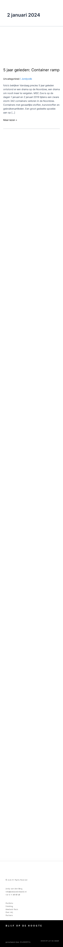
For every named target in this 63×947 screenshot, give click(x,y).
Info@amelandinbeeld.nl (16, 891)
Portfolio (9, 903)
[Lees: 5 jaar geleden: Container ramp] (31, 44)
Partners (9, 915)
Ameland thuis (12, 909)
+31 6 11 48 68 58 (13, 894)
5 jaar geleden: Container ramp (31, 70)
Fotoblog (9, 906)
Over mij (9, 912)
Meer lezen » (10, 120)
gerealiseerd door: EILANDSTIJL (18, 942)
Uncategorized (11, 78)
